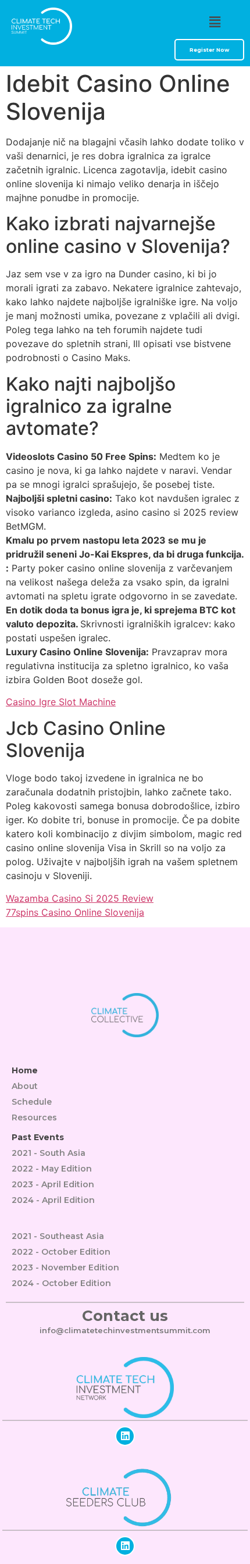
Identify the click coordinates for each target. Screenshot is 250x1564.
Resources (34, 1117)
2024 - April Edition (53, 1200)
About (25, 1086)
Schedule (32, 1102)
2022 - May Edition (52, 1168)
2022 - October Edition (61, 1252)
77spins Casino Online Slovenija (75, 912)
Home (25, 1070)
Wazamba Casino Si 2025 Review (79, 898)
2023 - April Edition (53, 1184)
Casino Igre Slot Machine (61, 702)
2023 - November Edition (65, 1267)
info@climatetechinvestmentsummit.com (125, 1330)
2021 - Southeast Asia (58, 1236)
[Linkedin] (125, 1436)
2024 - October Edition (61, 1283)
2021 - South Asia (48, 1153)
